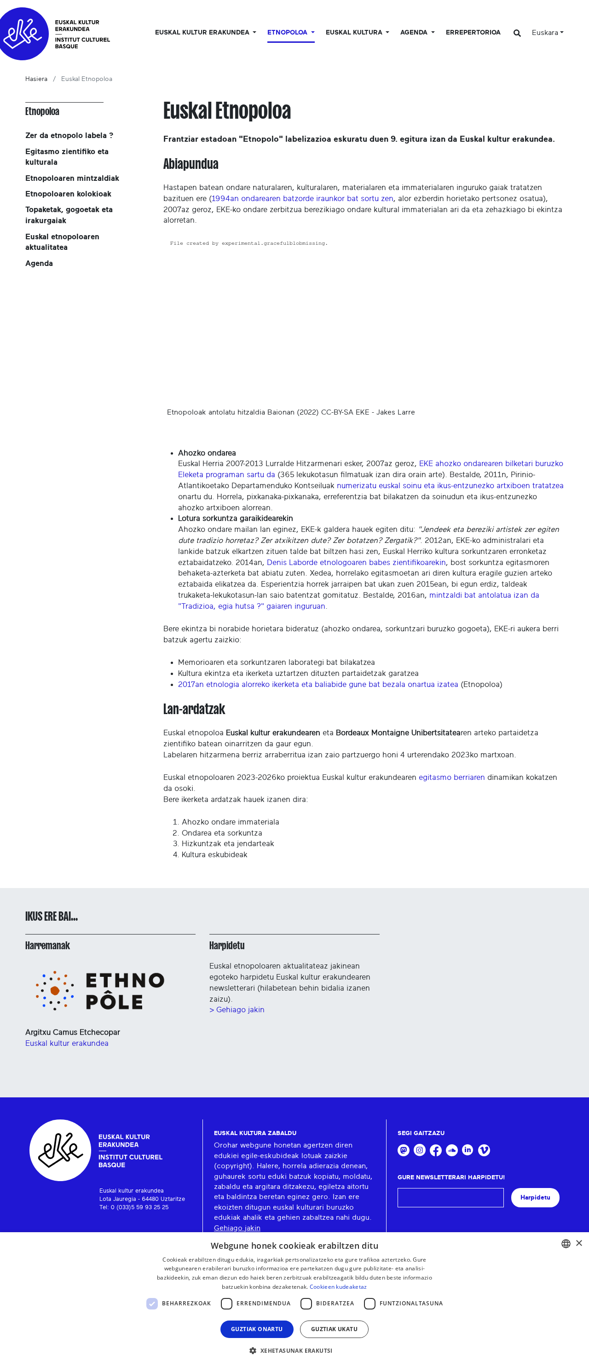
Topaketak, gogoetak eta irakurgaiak (69, 215)
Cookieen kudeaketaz (338, 1287)
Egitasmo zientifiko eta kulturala (67, 157)
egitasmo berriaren (452, 777)
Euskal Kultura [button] (355, 32)
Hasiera (36, 79)
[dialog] (294, 1299)
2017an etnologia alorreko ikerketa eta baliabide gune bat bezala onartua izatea (318, 684)
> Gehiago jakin (237, 1010)
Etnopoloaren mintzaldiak (72, 178)
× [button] (578, 1243)
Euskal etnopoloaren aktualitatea (62, 242)
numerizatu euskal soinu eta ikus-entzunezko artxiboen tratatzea (450, 486)
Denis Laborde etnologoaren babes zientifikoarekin (356, 562)
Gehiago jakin (237, 1228)
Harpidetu (227, 945)
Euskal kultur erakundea (67, 1043)
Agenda (39, 263)
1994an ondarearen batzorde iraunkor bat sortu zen (302, 198)
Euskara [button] (545, 32)
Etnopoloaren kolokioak (68, 194)
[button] (294, 1350)
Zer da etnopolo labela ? (69, 135)
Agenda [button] (414, 32)
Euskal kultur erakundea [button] (203, 32)
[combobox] (566, 1243)
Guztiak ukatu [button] (334, 1329)
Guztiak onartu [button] (257, 1329)
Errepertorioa (473, 32)
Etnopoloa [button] (288, 32)
